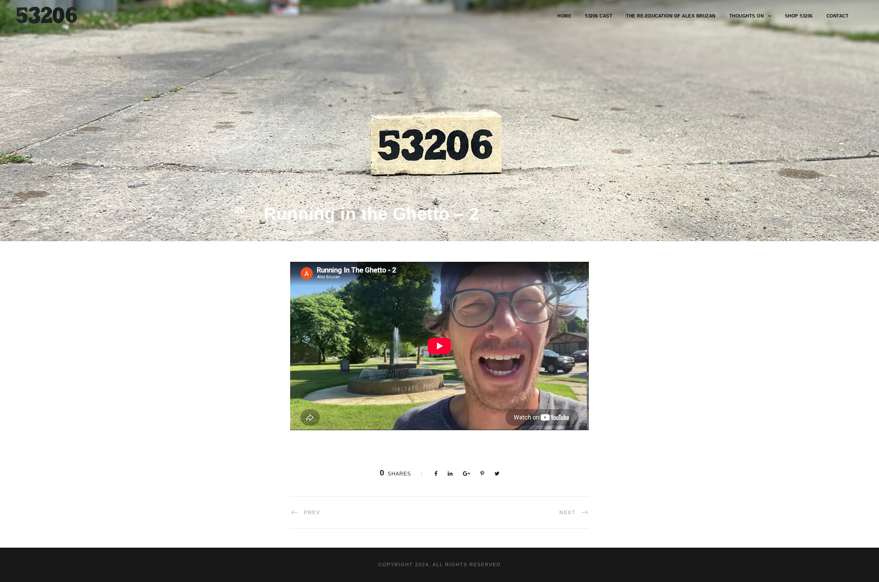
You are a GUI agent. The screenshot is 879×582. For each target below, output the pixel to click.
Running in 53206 (294, 232)
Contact (837, 16)
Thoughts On (746, 16)
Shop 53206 (799, 16)
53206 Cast (598, 16)
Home (564, 16)
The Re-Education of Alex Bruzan (671, 16)
